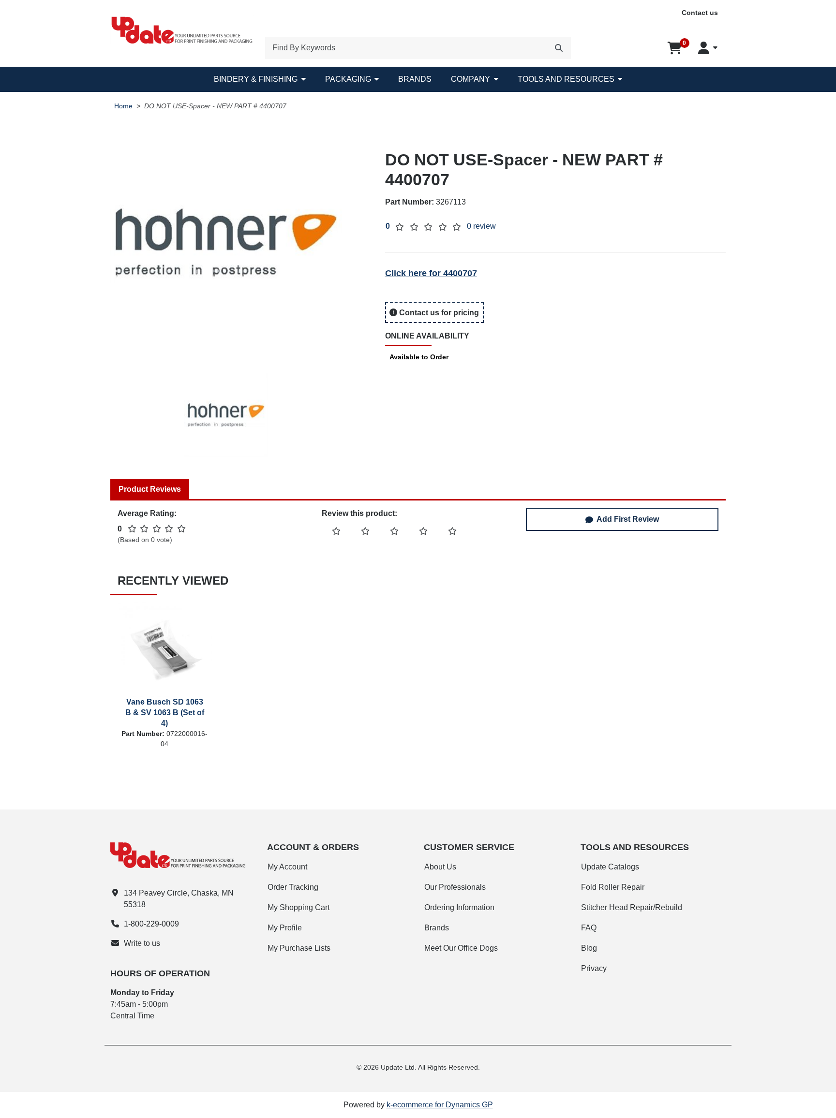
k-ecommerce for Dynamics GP (440, 1105)
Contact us (700, 12)
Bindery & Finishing (256, 79)
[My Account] (708, 47)
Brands (415, 79)
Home (123, 106)
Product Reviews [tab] (150, 489)
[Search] (558, 48)
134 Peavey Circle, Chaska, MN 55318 (179, 899)
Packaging (348, 79)
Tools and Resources (566, 79)
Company (470, 79)
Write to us (142, 943)
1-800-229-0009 (151, 924)
